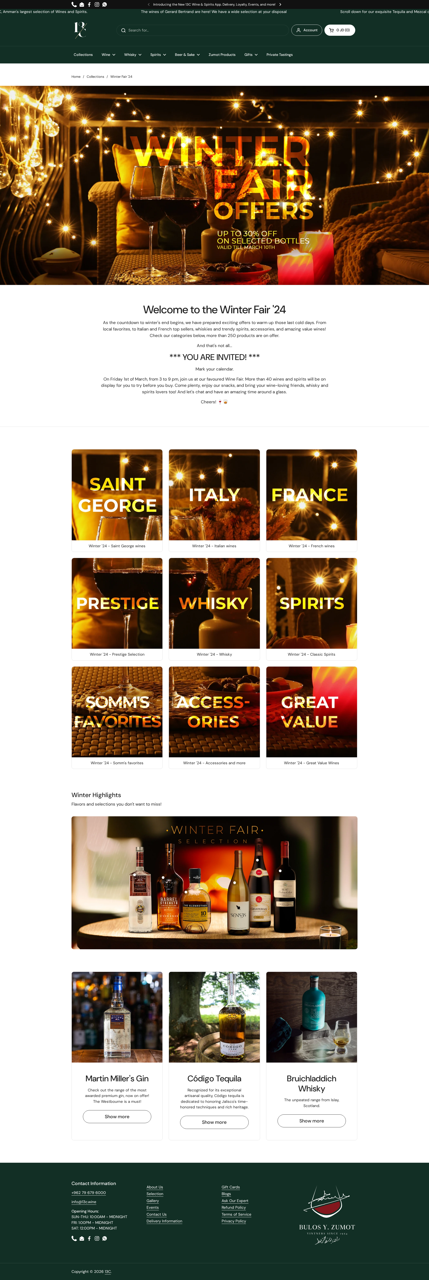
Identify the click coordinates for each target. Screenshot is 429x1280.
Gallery (153, 1200)
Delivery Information (164, 1221)
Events (153, 1207)
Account (310, 30)
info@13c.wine (84, 1201)
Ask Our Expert (235, 1200)
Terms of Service (236, 1214)
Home (76, 76)
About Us (155, 1187)
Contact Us (157, 1214)
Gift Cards (231, 1187)
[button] (339, 30)
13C (108, 1271)
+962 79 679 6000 (89, 1192)
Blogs (226, 1193)
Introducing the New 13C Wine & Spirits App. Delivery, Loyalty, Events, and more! (214, 4)
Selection (155, 1193)
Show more (117, 1117)
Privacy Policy (234, 1221)
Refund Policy (234, 1207)
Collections (95, 76)
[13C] (80, 30)
